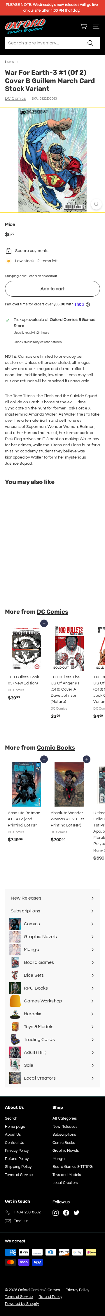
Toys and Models (66, 1175)
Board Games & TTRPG (72, 1167)
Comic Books (56, 747)
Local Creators (65, 1183)
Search (11, 1118)
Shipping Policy (18, 1167)
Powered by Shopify (22, 1304)
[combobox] (52, 43)
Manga (58, 1159)
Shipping (12, 276)
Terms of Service (19, 1175)
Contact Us (14, 1143)
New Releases (64, 1127)
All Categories (64, 1118)
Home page (15, 1127)
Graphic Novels (65, 1151)
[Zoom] (96, 204)
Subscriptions (64, 1134)
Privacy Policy (17, 1151)
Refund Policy (17, 1159)
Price (10, 224)
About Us (13, 1134)
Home (10, 61)
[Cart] (83, 26)
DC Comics (15, 98)
